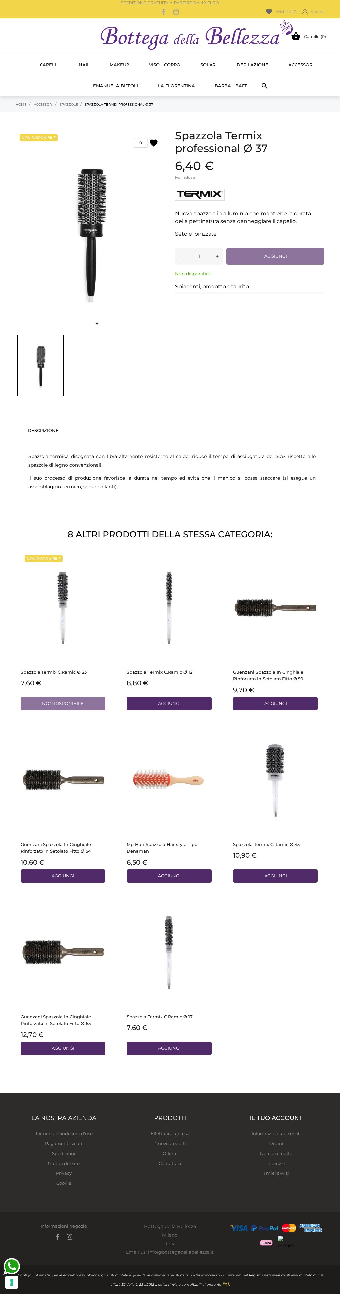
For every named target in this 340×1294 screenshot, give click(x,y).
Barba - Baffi (232, 85)
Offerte (170, 1153)
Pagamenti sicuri (63, 1143)
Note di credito (276, 1153)
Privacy (64, 1173)
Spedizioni (63, 1153)
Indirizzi (276, 1163)
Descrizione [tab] (43, 430)
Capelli (49, 64)
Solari (208, 64)
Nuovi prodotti (170, 1143)
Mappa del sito (64, 1163)
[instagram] (176, 12)
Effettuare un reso (170, 1133)
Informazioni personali (276, 1133)
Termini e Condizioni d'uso (64, 1133)
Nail (84, 64)
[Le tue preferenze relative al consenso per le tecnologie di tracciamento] (11, 1282)
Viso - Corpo (164, 64)
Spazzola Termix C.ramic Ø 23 (54, 672)
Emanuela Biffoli (115, 85)
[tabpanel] (90, 230)
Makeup (119, 64)
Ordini (276, 1143)
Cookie (63, 1183)
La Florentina (176, 85)
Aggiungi (275, 256)
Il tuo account (276, 1118)
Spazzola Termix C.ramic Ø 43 (266, 844)
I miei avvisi (276, 1173)
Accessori (301, 64)
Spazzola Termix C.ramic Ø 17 (160, 1016)
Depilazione (252, 64)
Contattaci (170, 1163)
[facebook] (164, 12)
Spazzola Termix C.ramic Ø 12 (159, 672)
